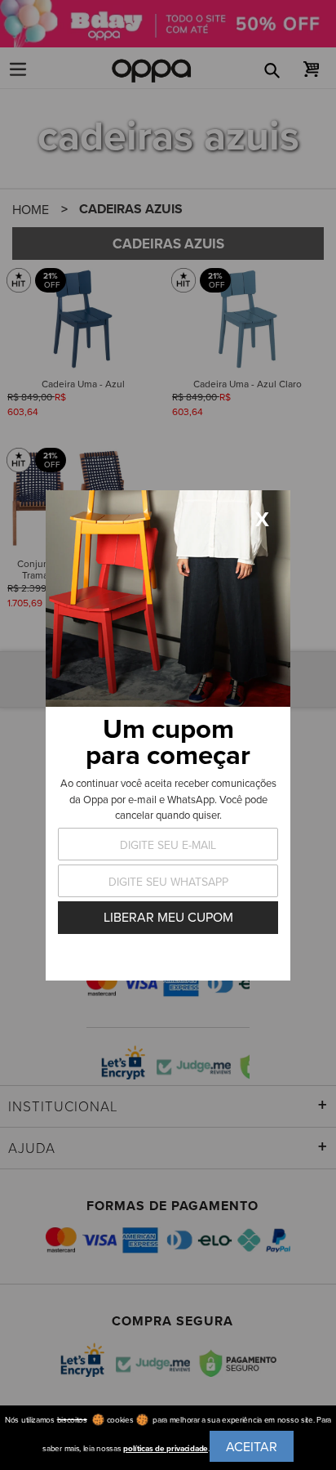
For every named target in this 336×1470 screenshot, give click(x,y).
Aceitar (251, 1446)
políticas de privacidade (165, 1448)
